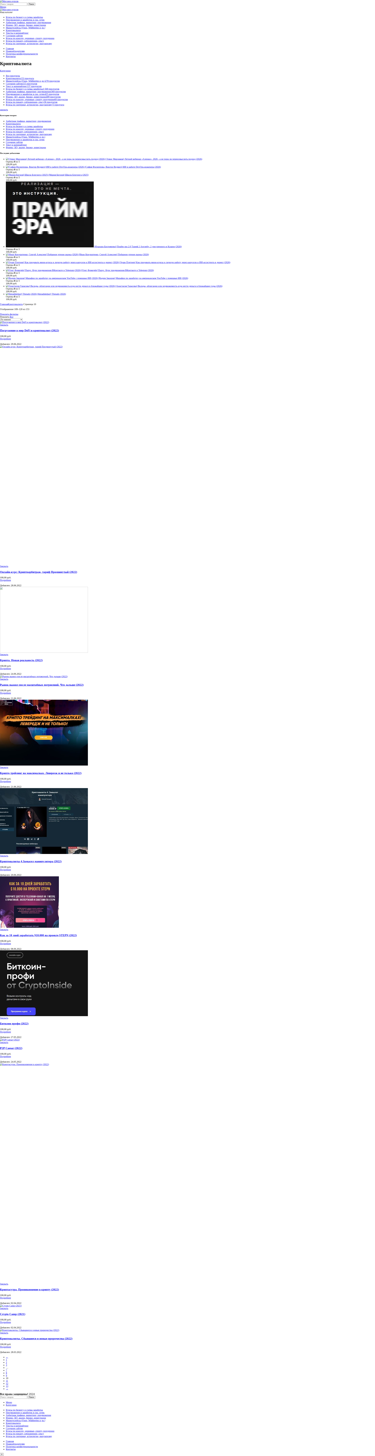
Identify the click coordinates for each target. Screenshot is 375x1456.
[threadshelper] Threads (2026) (51, 294)
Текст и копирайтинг (16, 145)
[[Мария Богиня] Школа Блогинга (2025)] (27, 175)
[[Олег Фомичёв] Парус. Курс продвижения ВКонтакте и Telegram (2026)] (43, 270)
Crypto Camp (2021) (12, 1314)
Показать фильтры (9, 314)
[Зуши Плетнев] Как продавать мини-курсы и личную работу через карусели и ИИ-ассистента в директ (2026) (175, 262)
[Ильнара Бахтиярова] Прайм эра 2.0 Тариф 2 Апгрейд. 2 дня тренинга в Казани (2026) (138, 246)
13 (7, 1386)
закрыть (4, 109)
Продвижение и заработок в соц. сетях (25, 139)
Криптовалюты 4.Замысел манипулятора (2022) (31, 861)
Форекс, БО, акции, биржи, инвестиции (26, 147)
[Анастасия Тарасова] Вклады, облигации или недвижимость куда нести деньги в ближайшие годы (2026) (169, 286)
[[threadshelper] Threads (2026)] (21, 294)
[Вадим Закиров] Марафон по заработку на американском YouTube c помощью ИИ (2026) (143, 278)
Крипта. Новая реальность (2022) (21, 660)
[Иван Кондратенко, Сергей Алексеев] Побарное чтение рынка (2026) (114, 254)
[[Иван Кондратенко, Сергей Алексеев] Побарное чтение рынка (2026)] (42, 254)
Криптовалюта (13, 124)
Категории (5, 71)
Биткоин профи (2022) (14, 1023)
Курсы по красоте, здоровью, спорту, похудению (30, 129)
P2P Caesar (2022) (11, 1048)
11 (7, 1381)
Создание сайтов (14, 142)
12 (7, 1383)
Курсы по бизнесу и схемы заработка (24, 126)
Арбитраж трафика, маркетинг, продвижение (28, 121)
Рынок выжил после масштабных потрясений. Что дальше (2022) (41, 684)
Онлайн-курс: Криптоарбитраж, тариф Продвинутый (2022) (38, 572)
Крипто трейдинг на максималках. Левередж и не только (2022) (40, 773)
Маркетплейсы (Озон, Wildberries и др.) (25, 137)
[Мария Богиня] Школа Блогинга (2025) (68, 175)
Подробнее (5, 339)
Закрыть (4, 325)
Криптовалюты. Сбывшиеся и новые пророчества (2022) (36, 1338)
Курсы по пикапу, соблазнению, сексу (25, 131)
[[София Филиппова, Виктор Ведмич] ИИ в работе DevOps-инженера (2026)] (45, 167)
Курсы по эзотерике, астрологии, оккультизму (29, 134)
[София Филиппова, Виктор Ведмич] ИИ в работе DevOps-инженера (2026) (123, 167)
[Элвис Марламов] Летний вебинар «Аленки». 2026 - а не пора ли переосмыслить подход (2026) (153, 159)
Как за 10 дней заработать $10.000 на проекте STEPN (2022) (38, 935)
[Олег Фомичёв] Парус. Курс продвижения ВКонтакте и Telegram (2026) (117, 270)
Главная (4, 304)
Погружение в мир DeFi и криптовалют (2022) (29, 330)
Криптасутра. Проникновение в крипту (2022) (29, 1289)
